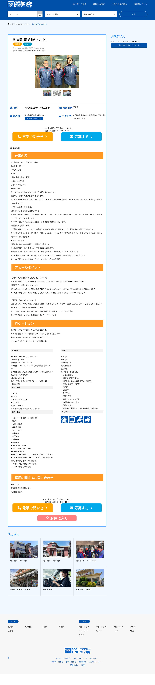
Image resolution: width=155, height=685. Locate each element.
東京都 (17, 44)
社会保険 (28, 51)
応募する (82, 137)
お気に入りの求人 (119, 4)
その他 (10, 631)
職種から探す (99, 4)
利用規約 (67, 658)
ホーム (58, 658)
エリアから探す (79, 4)
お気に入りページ (80, 658)
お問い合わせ (71, 662)
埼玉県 (61, 627)
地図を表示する (35, 118)
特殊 (132, 631)
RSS (8, 658)
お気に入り (58, 518)
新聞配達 (82, 662)
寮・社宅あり (19, 51)
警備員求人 (74, 665)
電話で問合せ (33, 137)
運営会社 (93, 658)
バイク (27, 44)
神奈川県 (28, 627)
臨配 (83, 665)
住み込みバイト (95, 662)
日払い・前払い (36, 51)
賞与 (43, 51)
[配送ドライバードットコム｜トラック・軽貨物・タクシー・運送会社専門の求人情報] (20, 4)
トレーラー (83, 631)
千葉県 (44, 627)
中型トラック (101, 627)
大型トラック (84, 627)
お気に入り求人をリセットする (129, 45)
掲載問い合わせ (140, 4)
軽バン (98, 631)
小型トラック (118, 627)
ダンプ (132, 627)
